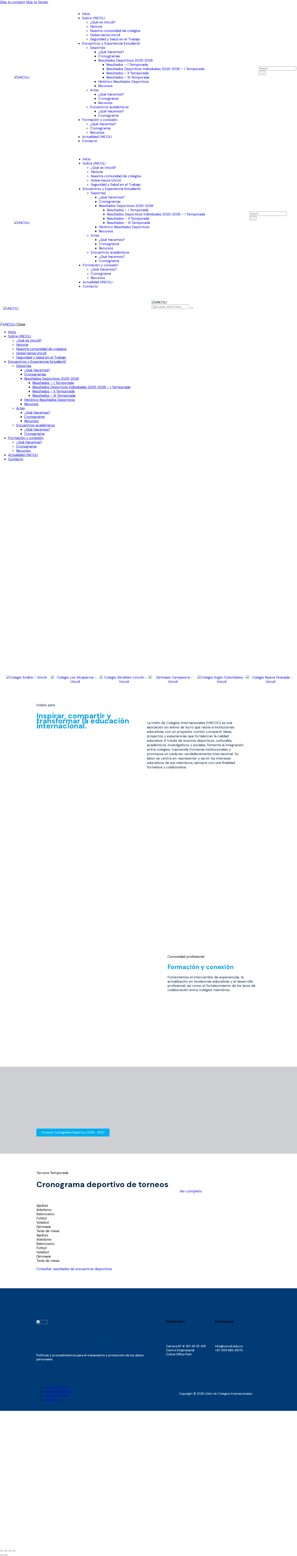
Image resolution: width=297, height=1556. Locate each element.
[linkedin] (173, 1370)
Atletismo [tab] (44, 1210)
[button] (154, 315)
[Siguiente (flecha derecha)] (5, 1555)
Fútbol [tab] (41, 1218)
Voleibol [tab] (42, 1222)
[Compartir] (10, 1550)
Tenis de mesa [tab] (47, 1231)
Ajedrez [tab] (42, 1205)
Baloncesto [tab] (45, 1214)
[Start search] (262, 73)
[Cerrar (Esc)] (14, 1550)
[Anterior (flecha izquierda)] (1, 1555)
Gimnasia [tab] (43, 1227)
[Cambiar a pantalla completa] (5, 1550)
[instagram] (168, 1370)
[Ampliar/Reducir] (1, 1550)
